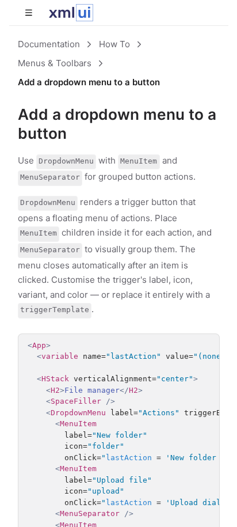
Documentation (49, 44)
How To (114, 44)
